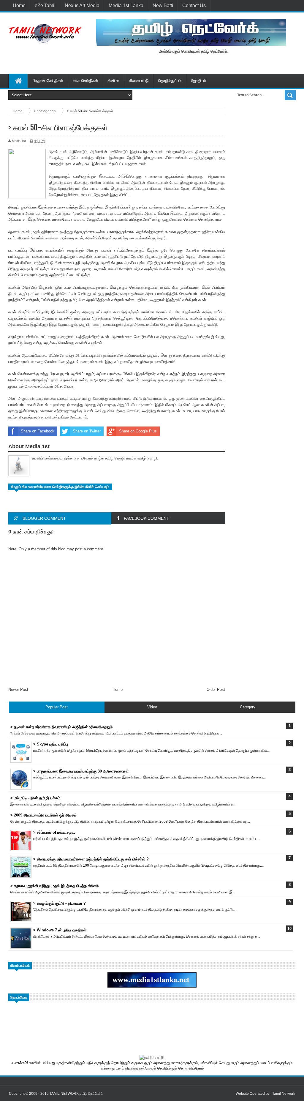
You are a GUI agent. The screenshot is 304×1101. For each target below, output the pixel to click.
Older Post (216, 689)
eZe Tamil (45, 5)
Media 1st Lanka (126, 5)
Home (19, 5)
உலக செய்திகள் (85, 80)
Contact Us (194, 5)
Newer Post (18, 689)
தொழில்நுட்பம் (169, 80)
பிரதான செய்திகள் (48, 80)
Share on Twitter (87, 431)
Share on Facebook (37, 431)
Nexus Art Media (82, 5)
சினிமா (113, 80)
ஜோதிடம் (198, 80)
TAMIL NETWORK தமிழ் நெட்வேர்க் (76, 1093)
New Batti (163, 5)
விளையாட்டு (138, 80)
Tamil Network (283, 1093)
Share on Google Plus (138, 431)
